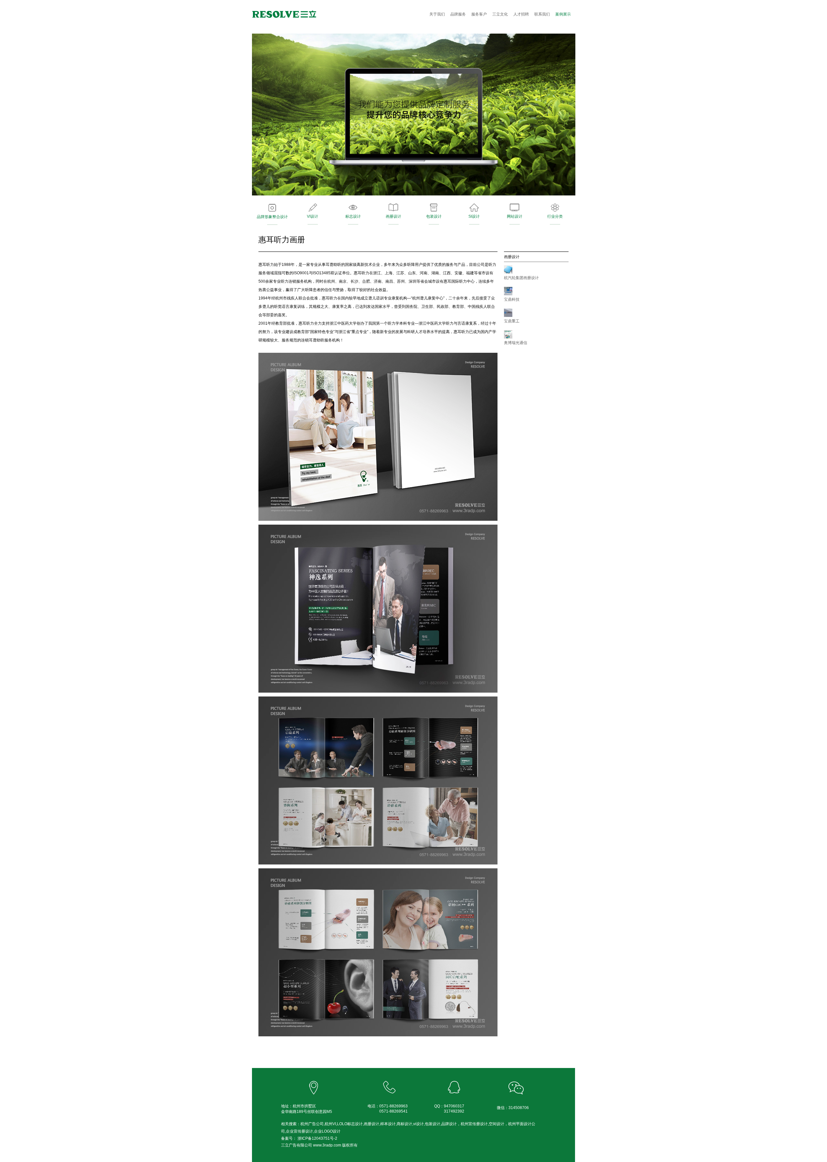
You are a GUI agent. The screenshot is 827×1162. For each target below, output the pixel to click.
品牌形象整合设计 (272, 217)
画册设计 (393, 216)
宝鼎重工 (511, 321)
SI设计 (474, 216)
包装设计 (434, 216)
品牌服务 (458, 14)
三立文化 (500, 14)
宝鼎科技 (511, 299)
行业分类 (555, 216)
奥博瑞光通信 (515, 342)
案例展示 (563, 14)
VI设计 (312, 216)
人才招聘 (521, 14)
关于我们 (437, 14)
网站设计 (514, 216)
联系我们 (542, 14)
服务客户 (479, 14)
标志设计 (353, 216)
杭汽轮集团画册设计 (521, 278)
